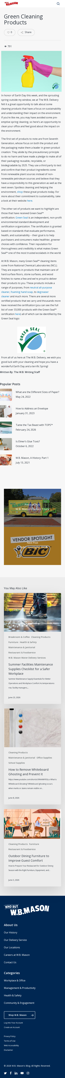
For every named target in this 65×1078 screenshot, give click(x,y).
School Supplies (16, 762)
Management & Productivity (20, 988)
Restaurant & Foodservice (22, 652)
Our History (10, 932)
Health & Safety (28, 642)
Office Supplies (44, 757)
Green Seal (22, 217)
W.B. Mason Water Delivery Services (27, 657)
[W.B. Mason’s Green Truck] (32, 508)
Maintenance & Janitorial (21, 647)
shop (20, 192)
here (29, 200)
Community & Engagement (19, 1003)
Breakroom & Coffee (19, 637)
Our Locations (12, 947)
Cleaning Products (40, 637)
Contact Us (10, 962)
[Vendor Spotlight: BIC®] (32, 546)
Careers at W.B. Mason (17, 955)
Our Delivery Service (15, 940)
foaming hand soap (22, 292)
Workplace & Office (14, 980)
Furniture (13, 642)
